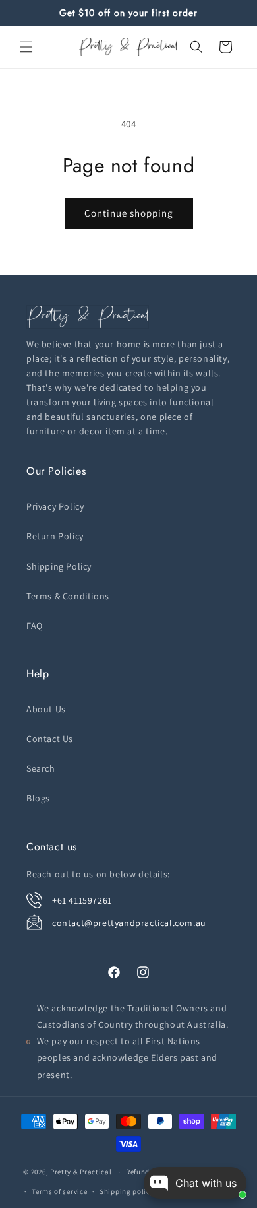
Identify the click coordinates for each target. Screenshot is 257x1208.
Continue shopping (128, 213)
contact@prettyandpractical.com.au (129, 923)
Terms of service (59, 1191)
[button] (26, 46)
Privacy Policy (55, 506)
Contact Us (49, 739)
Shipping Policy (59, 566)
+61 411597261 (82, 900)
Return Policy (55, 536)
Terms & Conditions (67, 596)
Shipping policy (127, 1191)
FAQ (34, 626)
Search (40, 768)
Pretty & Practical (81, 1171)
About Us (46, 709)
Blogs (38, 798)
